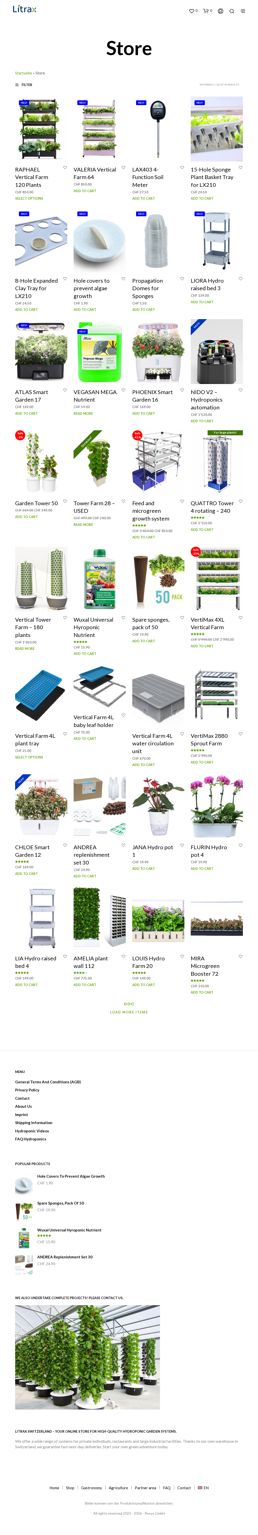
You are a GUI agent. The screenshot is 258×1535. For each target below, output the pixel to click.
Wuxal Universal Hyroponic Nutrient (93, 627)
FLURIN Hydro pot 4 (209, 850)
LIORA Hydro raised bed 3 (207, 284)
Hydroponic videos (32, 1131)
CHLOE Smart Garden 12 (32, 850)
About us (23, 1106)
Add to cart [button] (85, 191)
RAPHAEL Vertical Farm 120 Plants (31, 177)
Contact (22, 1098)
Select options (29, 198)
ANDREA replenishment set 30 (92, 854)
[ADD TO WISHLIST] (65, 167)
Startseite (23, 72)
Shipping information (33, 1122)
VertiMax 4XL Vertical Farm (207, 623)
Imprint (21, 1114)
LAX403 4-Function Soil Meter (148, 177)
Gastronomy (91, 1487)
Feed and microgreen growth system (150, 511)
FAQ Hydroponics (30, 1139)
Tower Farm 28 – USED (94, 507)
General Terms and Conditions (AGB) (48, 1082)
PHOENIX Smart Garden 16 (152, 395)
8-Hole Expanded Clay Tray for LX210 (36, 288)
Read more (83, 413)
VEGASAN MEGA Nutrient (95, 395)
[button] (193, 10)
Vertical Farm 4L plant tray (35, 739)
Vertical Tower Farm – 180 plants (33, 627)
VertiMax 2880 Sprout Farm (209, 739)
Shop (70, 1487)
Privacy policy (27, 1090)
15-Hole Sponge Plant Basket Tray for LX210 (212, 177)
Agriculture (118, 1487)
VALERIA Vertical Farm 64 (95, 173)
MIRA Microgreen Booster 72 (205, 966)
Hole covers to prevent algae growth (92, 288)
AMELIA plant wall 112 (91, 962)
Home (54, 1487)
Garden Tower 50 (36, 503)
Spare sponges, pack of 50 (151, 623)
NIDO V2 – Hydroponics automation (206, 399)
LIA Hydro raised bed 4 (35, 962)
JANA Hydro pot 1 (152, 850)
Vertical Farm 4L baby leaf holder (94, 721)
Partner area (145, 1487)
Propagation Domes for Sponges (147, 288)
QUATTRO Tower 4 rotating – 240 (212, 507)
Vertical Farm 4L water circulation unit (153, 743)
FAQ (167, 1487)
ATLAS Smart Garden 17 (31, 395)
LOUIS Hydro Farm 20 (148, 962)
